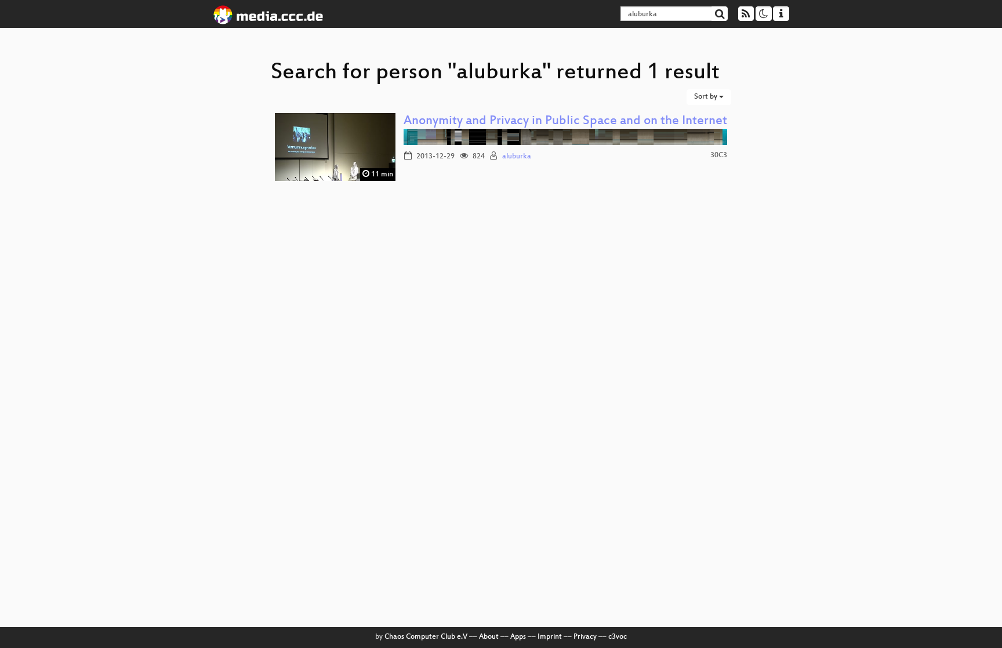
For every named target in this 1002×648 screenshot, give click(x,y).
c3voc (617, 637)
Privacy (585, 637)
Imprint (550, 637)
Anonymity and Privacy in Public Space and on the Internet (565, 121)
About (489, 637)
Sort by (706, 97)
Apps (518, 637)
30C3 (718, 155)
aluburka (516, 157)
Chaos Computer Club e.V (425, 637)
